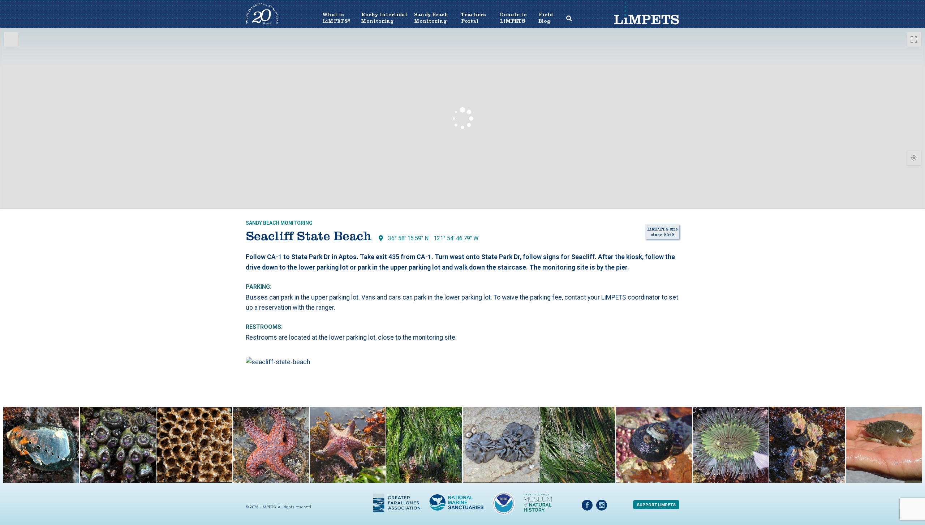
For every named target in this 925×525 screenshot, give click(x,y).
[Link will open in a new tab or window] (396, 502)
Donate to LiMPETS (513, 18)
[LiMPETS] (262, 22)
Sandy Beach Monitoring (431, 18)
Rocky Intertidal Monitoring (384, 18)
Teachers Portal (473, 18)
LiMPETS (646, 20)
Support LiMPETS (656, 504)
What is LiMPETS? (336, 18)
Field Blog (544, 18)
